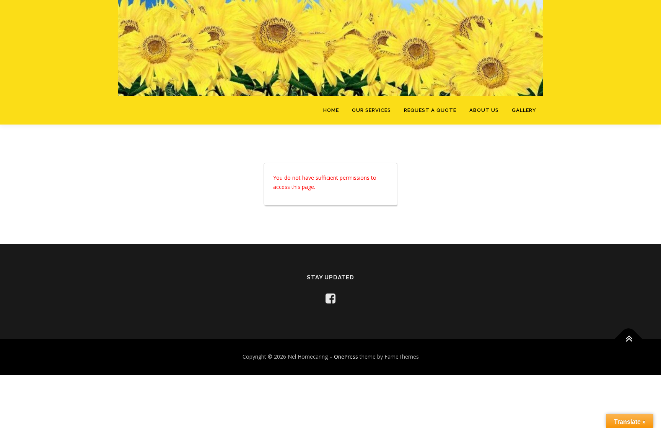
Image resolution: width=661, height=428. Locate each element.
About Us (484, 110)
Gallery (524, 110)
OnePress (346, 356)
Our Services (371, 110)
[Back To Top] (628, 338)
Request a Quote (430, 110)
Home (331, 110)
